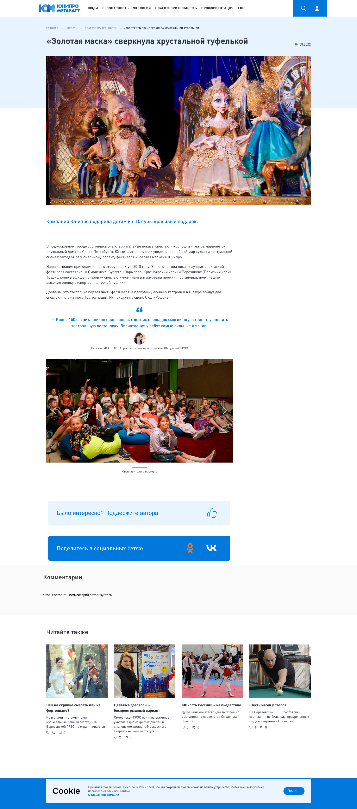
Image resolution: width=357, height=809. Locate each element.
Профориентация (217, 8)
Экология (142, 8)
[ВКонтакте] (211, 548)
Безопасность (115, 8)
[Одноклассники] (190, 548)
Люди (93, 8)
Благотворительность (176, 8)
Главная (52, 28)
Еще (241, 8)
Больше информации (103, 794)
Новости (71, 28)
